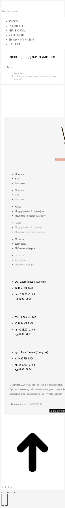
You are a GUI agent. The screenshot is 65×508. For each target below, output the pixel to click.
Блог (17, 178)
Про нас (20, 174)
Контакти (20, 183)
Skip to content (9, 11)
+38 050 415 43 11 (36, 404)
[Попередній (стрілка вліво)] (2, 500)
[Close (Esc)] (2, 492)
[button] (32, 15)
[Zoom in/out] (13, 492)
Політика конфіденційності (30, 215)
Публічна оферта (25, 248)
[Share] (6, 492)
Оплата (19, 239)
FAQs (18, 206)
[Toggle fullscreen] (9, 492)
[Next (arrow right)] (6, 500)
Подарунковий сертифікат (30, 211)
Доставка (20, 243)
